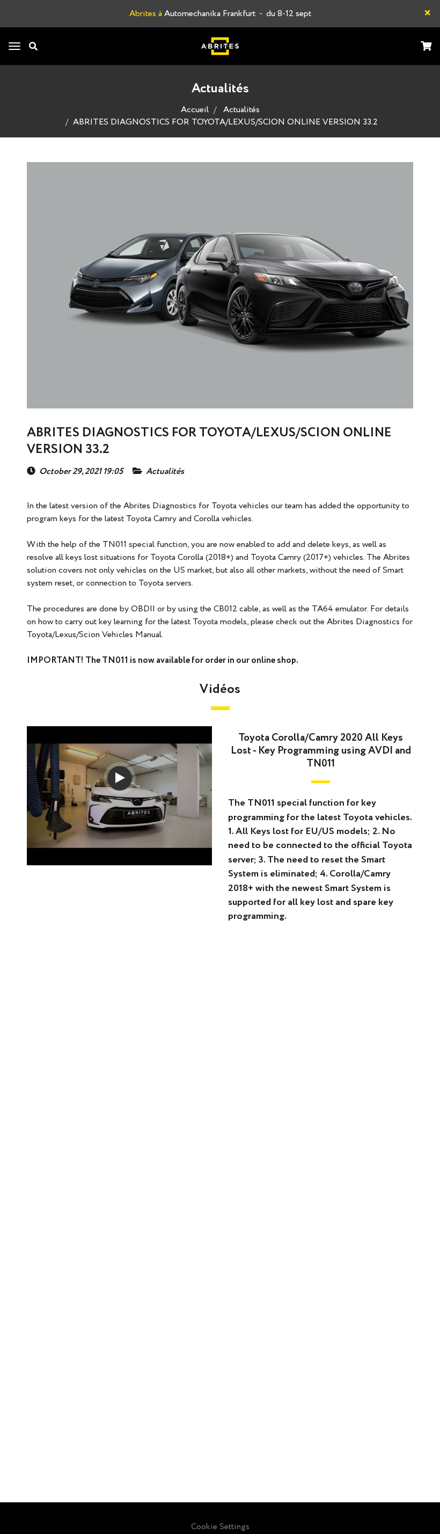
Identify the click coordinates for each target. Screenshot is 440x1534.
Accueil (195, 110)
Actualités (241, 110)
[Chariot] (426, 47)
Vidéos (220, 689)
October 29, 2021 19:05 (81, 472)
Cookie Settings (220, 1527)
